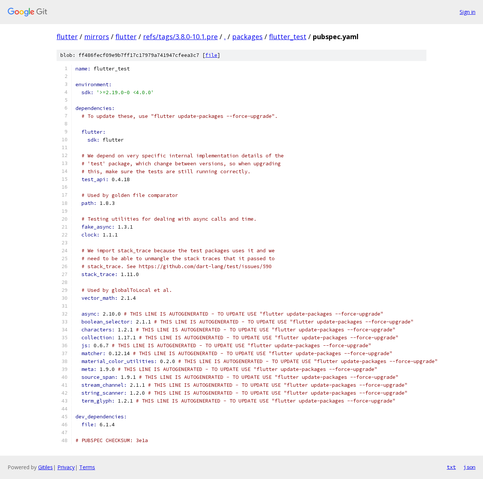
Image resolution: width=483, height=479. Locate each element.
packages (247, 36)
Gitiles (45, 467)
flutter (67, 36)
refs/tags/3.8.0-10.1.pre (180, 36)
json (469, 467)
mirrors (96, 36)
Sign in (467, 11)
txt (451, 467)
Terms (87, 467)
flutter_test (287, 36)
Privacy (66, 467)
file (211, 55)
